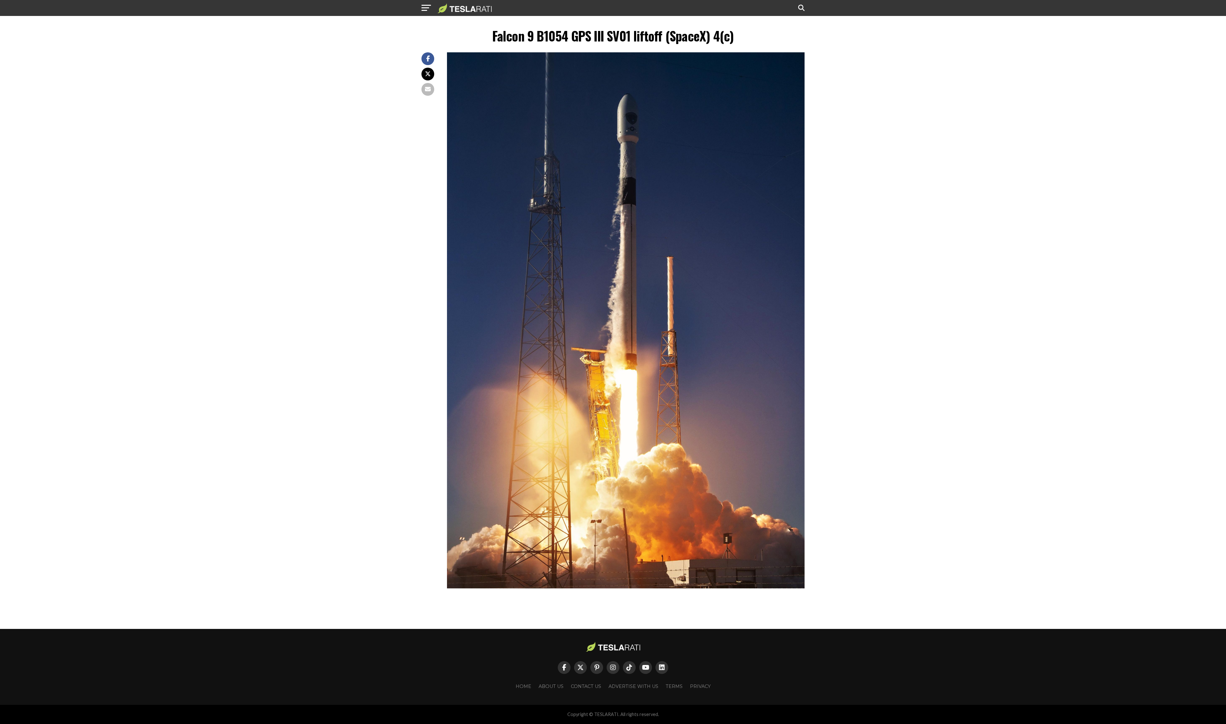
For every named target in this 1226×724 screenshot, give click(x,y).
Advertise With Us (633, 686)
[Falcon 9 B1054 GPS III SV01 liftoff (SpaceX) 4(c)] (626, 587)
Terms (674, 686)
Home (523, 686)
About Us (551, 686)
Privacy (700, 686)
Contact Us (586, 686)
